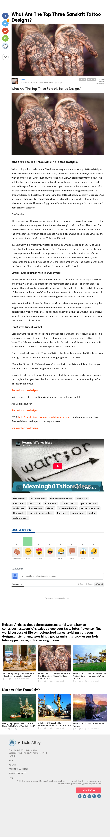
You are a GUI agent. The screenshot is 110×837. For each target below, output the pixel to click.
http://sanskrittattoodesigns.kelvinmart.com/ (43, 417)
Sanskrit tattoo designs (25, 390)
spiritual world (69, 503)
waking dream (20, 518)
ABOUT (12, 764)
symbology (18, 508)
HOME (12, 756)
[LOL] (50, 552)
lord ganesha (35, 508)
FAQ (11, 777)
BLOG (11, 760)
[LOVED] (39, 552)
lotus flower (51, 503)
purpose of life (88, 503)
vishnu (50, 508)
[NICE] (28, 552)
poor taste (34, 503)
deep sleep (18, 503)
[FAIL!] (72, 551)
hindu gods (18, 513)
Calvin (22, 79)
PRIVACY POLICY (17, 773)
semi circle (82, 498)
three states (19, 498)
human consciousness (61, 498)
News (82, 79)
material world (37, 498)
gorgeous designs (67, 508)
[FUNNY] (61, 552)
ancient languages (90, 508)
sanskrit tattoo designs (40, 513)
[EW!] (94, 552)
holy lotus (62, 513)
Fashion (91, 79)
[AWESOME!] (17, 552)
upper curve (78, 513)
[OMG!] (83, 552)
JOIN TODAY (88, 790)
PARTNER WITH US (18, 769)
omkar (92, 513)
